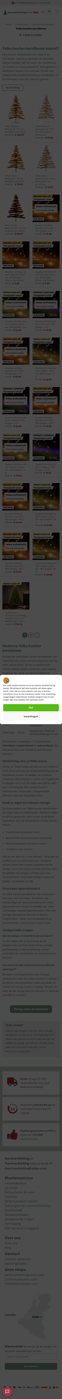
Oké (31, 707)
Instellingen (31, 716)
